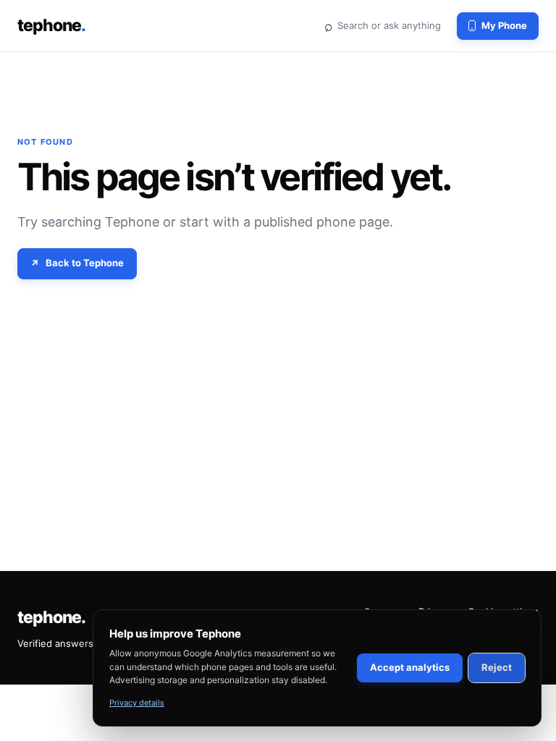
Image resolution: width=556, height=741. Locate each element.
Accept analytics (410, 667)
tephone (51, 25)
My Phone (504, 25)
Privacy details (136, 703)
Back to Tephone (85, 262)
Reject (496, 667)
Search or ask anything (382, 25)
